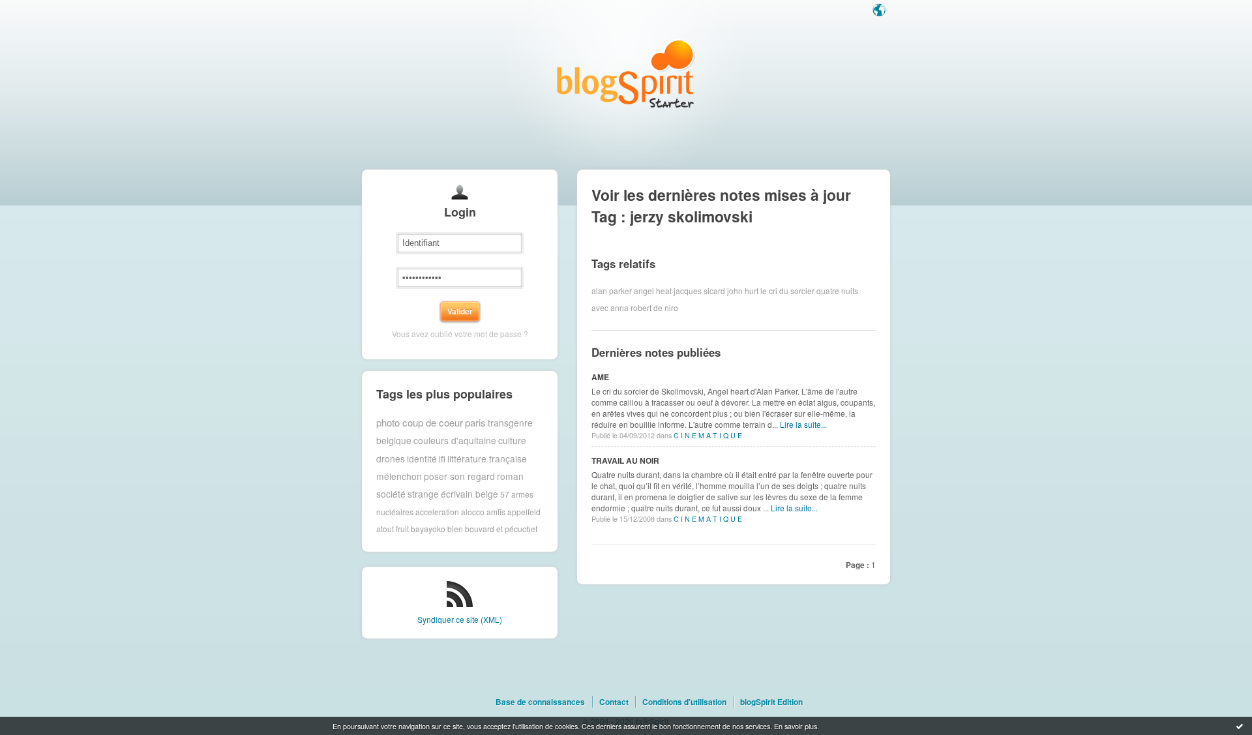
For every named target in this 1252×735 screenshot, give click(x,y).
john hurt (742, 290)
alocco (472, 511)
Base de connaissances (540, 702)
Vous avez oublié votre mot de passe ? (460, 333)
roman (510, 476)
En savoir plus (795, 726)
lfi (442, 458)
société (391, 493)
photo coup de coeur (419, 422)
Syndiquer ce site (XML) (459, 619)
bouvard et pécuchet (501, 528)
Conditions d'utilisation (684, 702)
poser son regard (459, 476)
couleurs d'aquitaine (454, 440)
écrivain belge (469, 493)
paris (475, 422)
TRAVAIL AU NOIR (625, 460)
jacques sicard (699, 290)
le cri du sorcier (787, 290)
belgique (393, 440)
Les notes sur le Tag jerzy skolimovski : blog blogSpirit (626, 73)
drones (390, 458)
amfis (495, 511)
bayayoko (428, 528)
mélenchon (399, 476)
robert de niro (654, 307)
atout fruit (392, 528)
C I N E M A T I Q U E (708, 435)
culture (512, 440)
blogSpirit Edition (771, 702)
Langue (880, 11)
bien (455, 528)
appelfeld (524, 511)
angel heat (653, 290)
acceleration (437, 511)
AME (600, 377)
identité (422, 458)
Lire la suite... (803, 424)
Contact (614, 702)
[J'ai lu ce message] (1239, 726)
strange (423, 493)
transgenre (510, 422)
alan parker (611, 290)
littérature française (487, 458)
